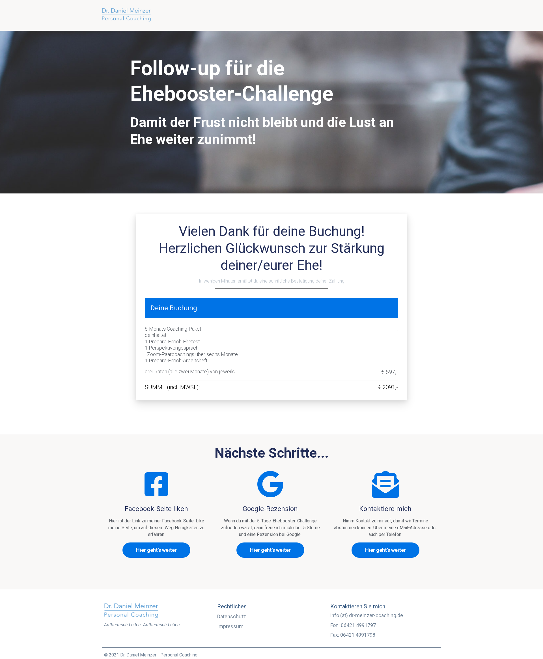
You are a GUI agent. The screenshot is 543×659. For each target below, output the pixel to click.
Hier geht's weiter (156, 550)
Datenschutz (231, 616)
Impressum (230, 626)
